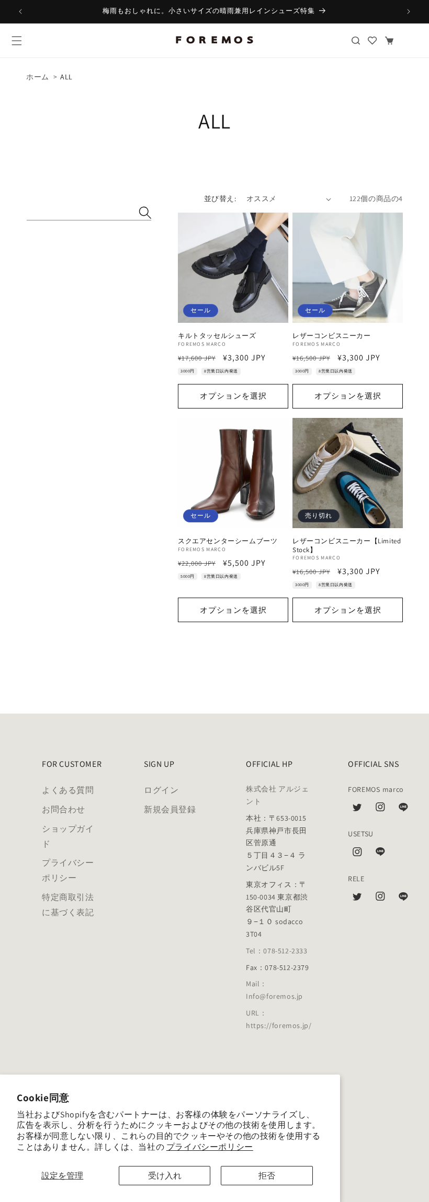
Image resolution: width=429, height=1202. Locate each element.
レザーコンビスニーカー (331, 336)
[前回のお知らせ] (20, 11)
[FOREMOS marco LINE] (403, 809)
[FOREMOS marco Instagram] (380, 809)
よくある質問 (68, 790)
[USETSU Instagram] (357, 854)
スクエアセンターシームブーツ (227, 541)
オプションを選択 (233, 396)
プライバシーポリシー (209, 1146)
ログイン (161, 790)
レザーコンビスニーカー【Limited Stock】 (346, 545)
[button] (16, 40)
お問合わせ (63, 809)
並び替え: (220, 198)
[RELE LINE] (403, 899)
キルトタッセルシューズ (217, 336)
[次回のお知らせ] (408, 11)
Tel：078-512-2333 (277, 950)
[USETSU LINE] (380, 854)
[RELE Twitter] (357, 899)
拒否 (266, 1175)
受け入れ (165, 1175)
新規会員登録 (170, 809)
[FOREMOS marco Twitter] (357, 809)
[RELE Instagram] (380, 899)
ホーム (37, 76)
